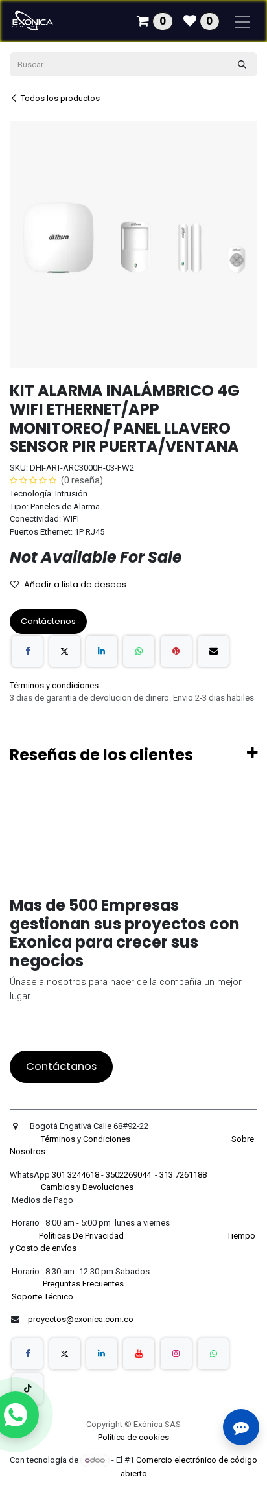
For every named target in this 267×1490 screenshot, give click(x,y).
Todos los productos (60, 98)
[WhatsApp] (138, 651)
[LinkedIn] (101, 651)
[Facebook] (27, 651)
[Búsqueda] (242, 64)
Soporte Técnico (42, 1296)
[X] (64, 651)
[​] (27, 1353)
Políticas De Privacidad (82, 1235)
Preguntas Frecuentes (84, 1283)
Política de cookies (133, 1437)
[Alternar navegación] (242, 21)
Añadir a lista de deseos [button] (75, 584)
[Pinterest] (176, 651)
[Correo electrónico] (213, 651)
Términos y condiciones (54, 685)
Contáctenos (48, 621)
